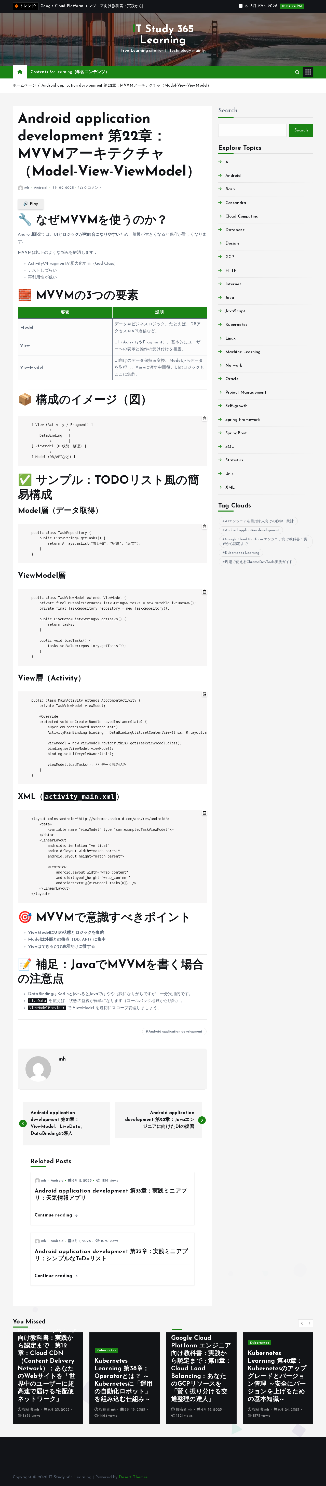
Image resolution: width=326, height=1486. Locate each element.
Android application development (175, 1032)
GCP (229, 257)
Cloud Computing (242, 217)
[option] (48, 1378)
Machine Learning (243, 352)
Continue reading (54, 1215)
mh (26, 188)
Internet (233, 284)
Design (232, 244)
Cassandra (235, 203)
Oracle (232, 379)
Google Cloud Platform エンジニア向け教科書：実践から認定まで (265, 542)
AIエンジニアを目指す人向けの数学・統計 (259, 521)
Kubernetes (236, 325)
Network (233, 366)
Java (229, 298)
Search (228, 111)
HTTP (231, 271)
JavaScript (235, 311)
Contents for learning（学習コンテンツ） (70, 72)
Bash (230, 189)
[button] (302, 1323)
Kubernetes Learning (242, 553)
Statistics (234, 460)
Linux (230, 339)
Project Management (245, 393)
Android (40, 188)
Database (235, 230)
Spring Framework (242, 420)
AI (227, 162)
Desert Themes (133, 1477)
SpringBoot (236, 433)
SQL (229, 447)
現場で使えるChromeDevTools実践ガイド (259, 562)
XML (230, 488)
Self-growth (236, 406)
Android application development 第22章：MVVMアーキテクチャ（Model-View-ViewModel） (126, 86)
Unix (229, 474)
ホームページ (24, 86)
